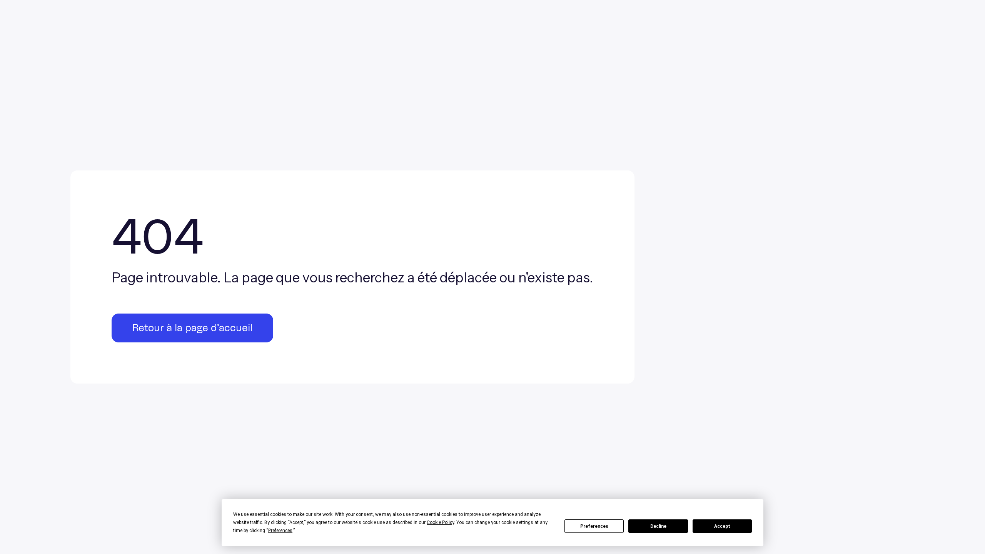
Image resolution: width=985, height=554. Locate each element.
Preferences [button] (280, 530)
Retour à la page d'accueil (192, 328)
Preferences (594, 526)
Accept (722, 526)
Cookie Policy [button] (440, 522)
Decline (658, 526)
